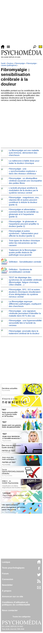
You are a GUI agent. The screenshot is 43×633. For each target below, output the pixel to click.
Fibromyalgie (20, 63)
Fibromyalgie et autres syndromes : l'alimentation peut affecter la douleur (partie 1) (23, 233)
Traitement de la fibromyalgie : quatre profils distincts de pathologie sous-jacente (23, 252)
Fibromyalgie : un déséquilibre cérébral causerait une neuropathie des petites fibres (25, 180)
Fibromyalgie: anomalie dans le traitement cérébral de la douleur (24, 332)
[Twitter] (39, 576)
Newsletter (7, 585)
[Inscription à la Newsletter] (39, 48)
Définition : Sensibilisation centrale (25, 262)
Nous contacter (10, 610)
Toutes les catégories (21, 617)
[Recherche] (33, 48)
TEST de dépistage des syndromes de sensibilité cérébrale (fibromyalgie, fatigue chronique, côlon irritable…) (25, 281)
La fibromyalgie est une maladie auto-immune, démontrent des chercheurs (24, 152)
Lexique (6, 562)
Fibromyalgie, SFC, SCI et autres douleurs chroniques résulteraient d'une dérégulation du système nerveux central (24, 293)
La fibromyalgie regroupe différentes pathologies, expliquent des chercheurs (25, 303)
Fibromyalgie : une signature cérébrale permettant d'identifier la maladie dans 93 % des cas (25, 313)
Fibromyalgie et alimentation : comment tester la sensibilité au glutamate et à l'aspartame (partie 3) (24, 213)
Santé (3, 63)
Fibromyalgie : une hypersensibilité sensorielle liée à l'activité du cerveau (25, 322)
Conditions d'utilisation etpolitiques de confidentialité (16, 603)
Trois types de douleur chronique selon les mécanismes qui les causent (24, 242)
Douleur (10, 63)
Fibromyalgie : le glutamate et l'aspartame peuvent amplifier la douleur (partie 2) (24, 223)
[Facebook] (39, 569)
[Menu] (9, 48)
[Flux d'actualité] (39, 582)
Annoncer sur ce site (12, 596)
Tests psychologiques (13, 568)
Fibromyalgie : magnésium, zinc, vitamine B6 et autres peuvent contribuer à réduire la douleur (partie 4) (24, 201)
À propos (6, 591)
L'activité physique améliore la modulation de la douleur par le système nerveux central (23, 190)
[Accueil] (3, 48)
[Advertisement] (21, 22)
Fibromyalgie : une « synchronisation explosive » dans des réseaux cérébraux (23, 171)
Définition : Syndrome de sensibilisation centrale (20, 270)
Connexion (7, 579)
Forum (5, 573)
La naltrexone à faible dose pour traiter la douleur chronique (24, 162)
